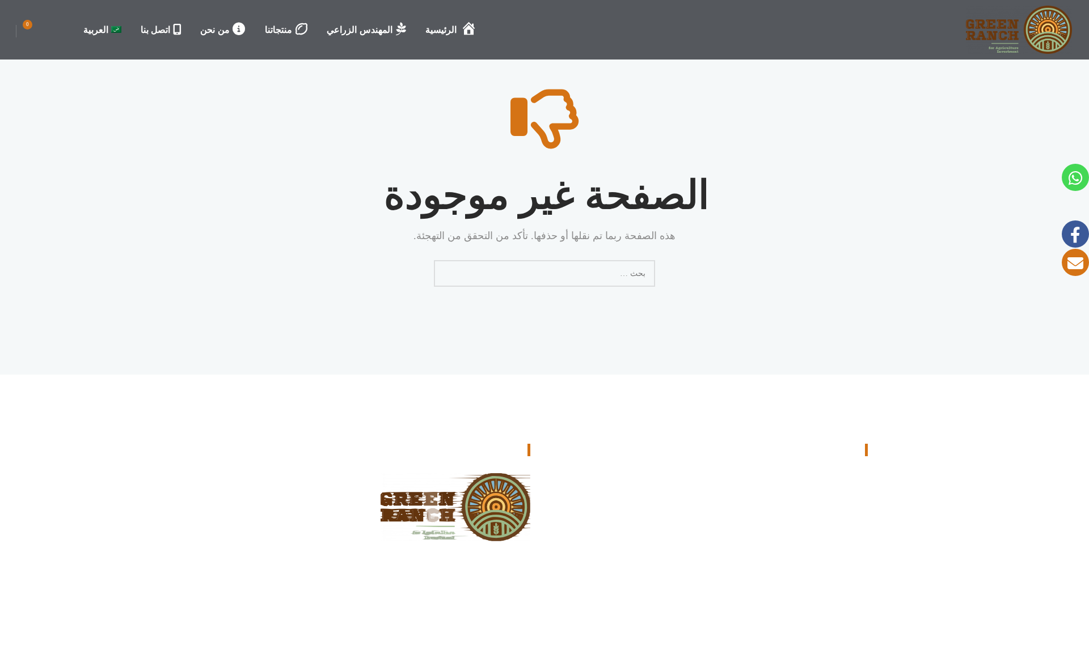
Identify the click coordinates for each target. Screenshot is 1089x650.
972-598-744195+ (814, 523)
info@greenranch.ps (811, 558)
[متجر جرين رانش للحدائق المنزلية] (1019, 30)
